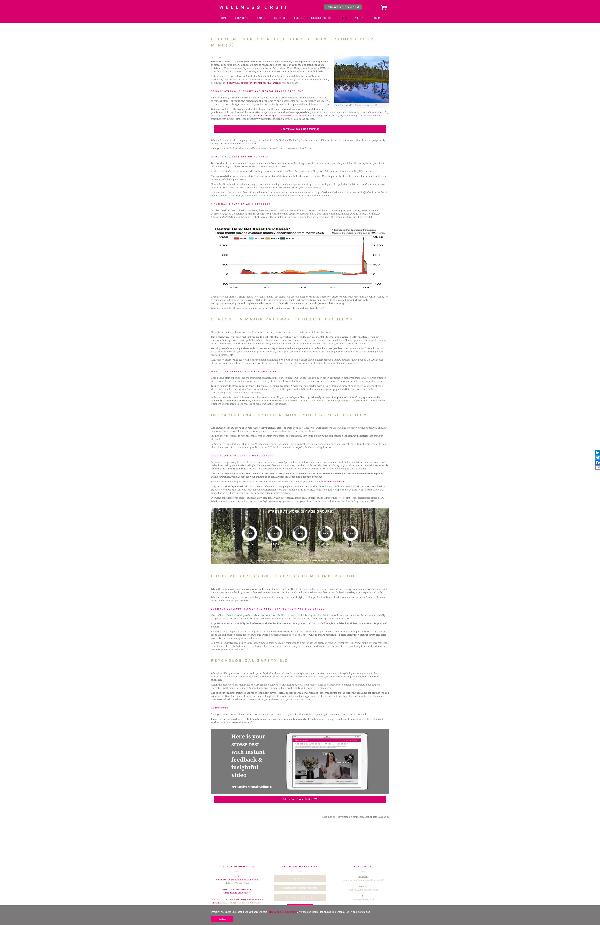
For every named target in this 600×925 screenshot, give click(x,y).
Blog (344, 18)
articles (379, 112)
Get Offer (279, 18)
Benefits (298, 18)
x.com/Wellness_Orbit (363, 899)
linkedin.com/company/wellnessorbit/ (363, 880)
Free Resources (321, 18)
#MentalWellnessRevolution (237, 889)
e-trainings (241, 18)
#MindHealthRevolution (237, 892)
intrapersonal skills (334, 481)
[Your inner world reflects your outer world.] (361, 79)
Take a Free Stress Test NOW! (300, 799)
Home (223, 18)
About (359, 18)
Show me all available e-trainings (300, 129)
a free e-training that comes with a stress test (281, 115)
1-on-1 (261, 18)
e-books (226, 115)
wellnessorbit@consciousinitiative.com (237, 879)
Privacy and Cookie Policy (282, 912)
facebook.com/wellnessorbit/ (363, 889)
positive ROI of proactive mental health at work (252, 83)
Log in (377, 18)
